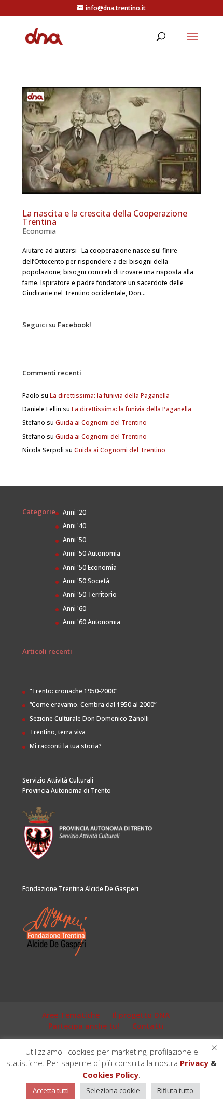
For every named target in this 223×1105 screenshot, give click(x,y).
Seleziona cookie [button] (113, 1090)
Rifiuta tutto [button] (175, 1090)
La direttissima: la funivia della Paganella (110, 395)
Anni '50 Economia (90, 567)
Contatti (148, 1026)
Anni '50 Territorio (90, 594)
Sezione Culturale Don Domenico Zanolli (89, 718)
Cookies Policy (110, 1075)
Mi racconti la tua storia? (66, 746)
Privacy (194, 1063)
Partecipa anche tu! (83, 1026)
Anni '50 (74, 539)
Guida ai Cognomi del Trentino (101, 422)
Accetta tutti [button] (51, 1090)
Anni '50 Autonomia (91, 553)
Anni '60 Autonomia (91, 621)
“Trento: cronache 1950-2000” (73, 690)
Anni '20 (74, 512)
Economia (39, 231)
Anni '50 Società (86, 580)
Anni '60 (74, 608)
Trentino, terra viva (58, 731)
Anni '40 (74, 525)
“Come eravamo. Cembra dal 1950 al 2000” (93, 704)
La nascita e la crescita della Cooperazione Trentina (104, 217)
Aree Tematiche (71, 1015)
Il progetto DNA (141, 1015)
